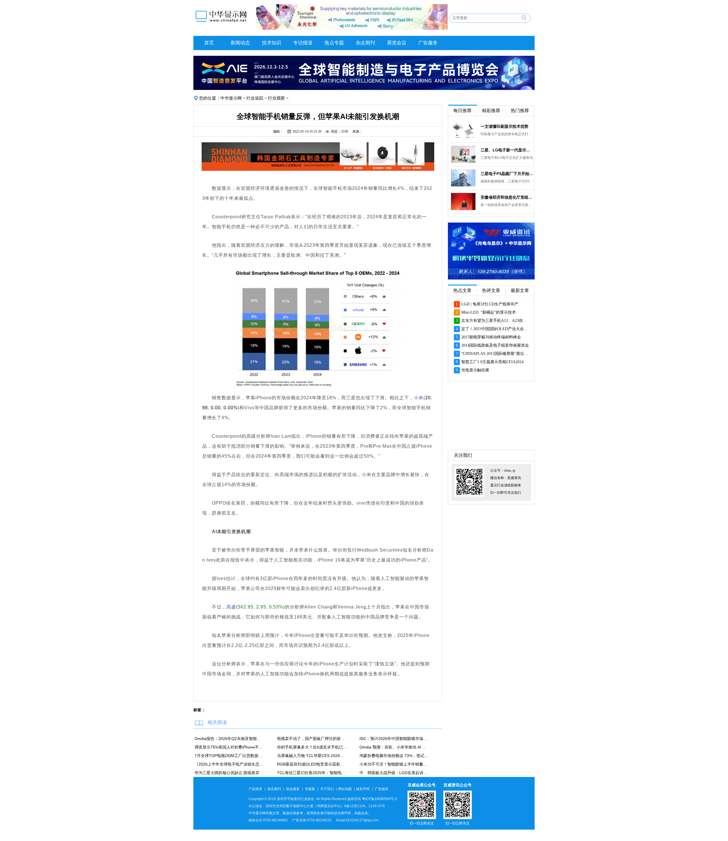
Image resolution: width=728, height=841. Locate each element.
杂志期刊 (365, 43)
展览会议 (396, 43)
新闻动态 (240, 43)
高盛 (231, 606)
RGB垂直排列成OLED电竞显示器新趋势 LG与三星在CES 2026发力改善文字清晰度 (312, 764)
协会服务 (293, 789)
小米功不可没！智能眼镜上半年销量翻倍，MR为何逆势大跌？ (394, 764)
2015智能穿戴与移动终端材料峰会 (488, 337)
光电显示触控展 (472, 370)
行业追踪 (254, 98)
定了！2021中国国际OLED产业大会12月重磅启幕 (492, 329)
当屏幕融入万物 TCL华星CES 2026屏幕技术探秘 (312, 755)
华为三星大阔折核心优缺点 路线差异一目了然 (229, 772)
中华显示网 (231, 98)
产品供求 (255, 789)
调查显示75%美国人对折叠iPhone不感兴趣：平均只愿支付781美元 (229, 747)
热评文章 (491, 290)
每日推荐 (462, 110)
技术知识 (271, 43)
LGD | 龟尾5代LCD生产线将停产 (487, 304)
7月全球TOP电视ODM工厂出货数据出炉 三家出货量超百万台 (229, 755)
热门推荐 (520, 110)
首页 (209, 43)
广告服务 (428, 43)
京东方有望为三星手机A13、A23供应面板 (492, 320)
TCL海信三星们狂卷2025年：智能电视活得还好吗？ (312, 772)
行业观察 (276, 98)
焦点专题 (334, 43)
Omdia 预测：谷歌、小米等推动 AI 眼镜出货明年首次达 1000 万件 (394, 747)
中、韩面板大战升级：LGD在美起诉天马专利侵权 (394, 772)
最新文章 (520, 290)
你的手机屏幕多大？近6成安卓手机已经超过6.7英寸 (312, 747)
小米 (418, 397)
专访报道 (303, 43)
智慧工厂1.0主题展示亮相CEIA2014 (490, 362)
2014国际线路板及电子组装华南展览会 (492, 345)
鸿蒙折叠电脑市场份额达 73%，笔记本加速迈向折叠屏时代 (394, 755)
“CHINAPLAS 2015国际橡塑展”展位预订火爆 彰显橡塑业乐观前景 (492, 353)
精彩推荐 (491, 110)
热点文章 (462, 290)
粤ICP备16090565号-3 (379, 799)
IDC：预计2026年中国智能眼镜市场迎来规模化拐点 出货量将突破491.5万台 (394, 738)
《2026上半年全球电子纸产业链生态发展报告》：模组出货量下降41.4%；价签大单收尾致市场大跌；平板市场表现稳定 (229, 764)
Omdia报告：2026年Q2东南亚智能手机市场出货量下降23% (229, 738)
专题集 (310, 789)
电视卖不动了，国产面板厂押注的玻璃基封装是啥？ (312, 738)
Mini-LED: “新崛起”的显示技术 (486, 312)
